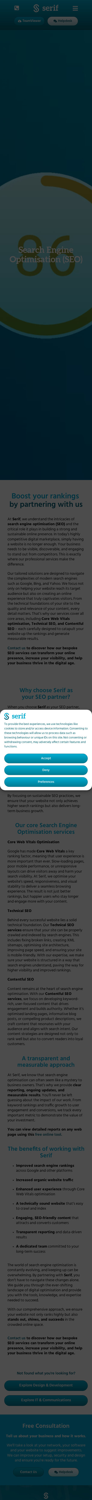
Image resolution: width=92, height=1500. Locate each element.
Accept (46, 758)
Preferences (46, 782)
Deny (46, 770)
